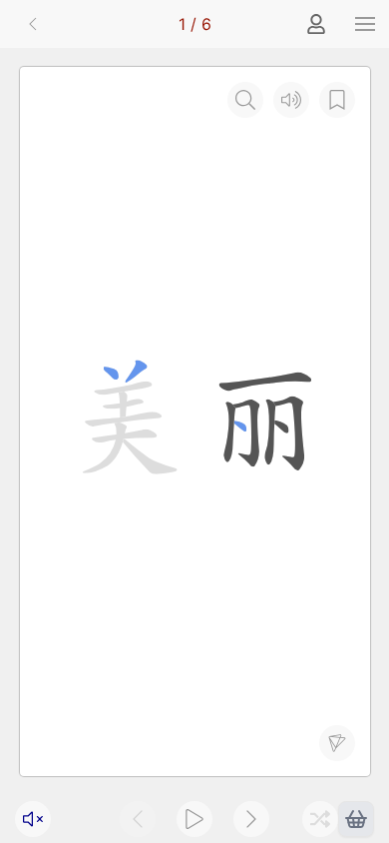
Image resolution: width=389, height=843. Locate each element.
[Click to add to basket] (356, 819)
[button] (365, 24)
